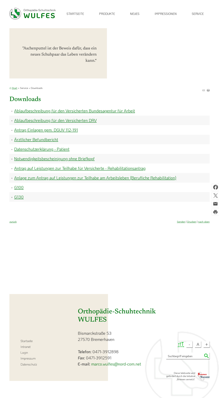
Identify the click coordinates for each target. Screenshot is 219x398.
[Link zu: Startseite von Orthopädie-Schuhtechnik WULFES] (32, 14)
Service (198, 14)
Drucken (191, 221)
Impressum (28, 358)
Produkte (107, 14)
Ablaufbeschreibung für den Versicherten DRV (55, 120)
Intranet (26, 347)
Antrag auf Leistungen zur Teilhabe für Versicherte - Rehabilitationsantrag (80, 168)
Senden (181, 221)
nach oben (204, 221)
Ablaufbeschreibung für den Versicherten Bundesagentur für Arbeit (74, 110)
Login (24, 352)
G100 (19, 187)
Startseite (75, 14)
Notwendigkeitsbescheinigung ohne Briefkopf (54, 158)
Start (14, 88)
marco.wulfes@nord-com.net (116, 364)
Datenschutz (29, 364)
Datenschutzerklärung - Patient (41, 149)
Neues (134, 14)
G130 (19, 197)
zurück (13, 221)
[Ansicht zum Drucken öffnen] (208, 90)
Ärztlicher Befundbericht (36, 139)
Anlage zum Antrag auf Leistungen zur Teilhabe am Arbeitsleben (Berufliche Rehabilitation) (95, 177)
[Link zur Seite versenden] (203, 90)
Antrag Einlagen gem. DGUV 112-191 (46, 129)
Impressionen (166, 14)
